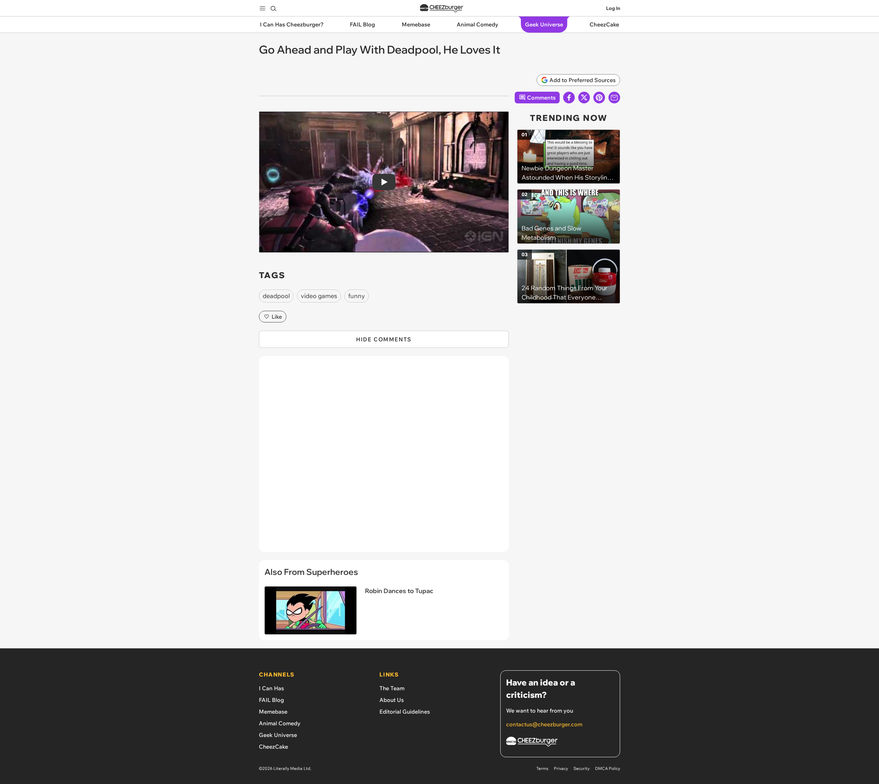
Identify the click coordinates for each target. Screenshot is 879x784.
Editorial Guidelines (404, 711)
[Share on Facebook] (569, 97)
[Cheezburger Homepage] (441, 8)
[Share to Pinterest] (599, 97)
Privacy (561, 768)
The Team (391, 688)
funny (356, 296)
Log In (613, 8)
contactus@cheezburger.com (544, 724)
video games (319, 296)
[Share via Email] (614, 97)
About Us (391, 699)
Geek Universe (278, 734)
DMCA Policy (607, 768)
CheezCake (273, 746)
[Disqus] (383, 458)
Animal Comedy (279, 723)
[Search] (273, 8)
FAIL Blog (271, 699)
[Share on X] (584, 97)
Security (581, 768)
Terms (542, 768)
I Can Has (271, 688)
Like (277, 316)
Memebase (273, 711)
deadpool (276, 296)
